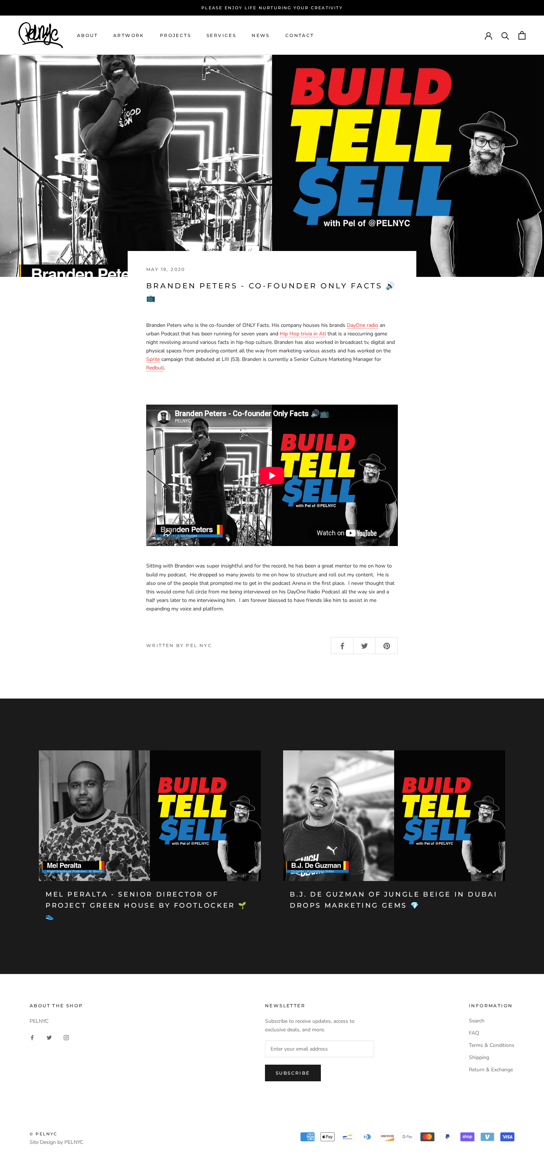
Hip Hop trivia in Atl (303, 333)
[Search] (505, 35)
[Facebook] (32, 1037)
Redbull (155, 367)
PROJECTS (175, 35)
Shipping (479, 1057)
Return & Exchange (491, 1069)
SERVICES (221, 35)
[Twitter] (49, 1037)
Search (476, 1020)
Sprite (153, 359)
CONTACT (299, 35)
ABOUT (87, 35)
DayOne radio (362, 325)
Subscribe (293, 1073)
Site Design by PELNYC (56, 1142)
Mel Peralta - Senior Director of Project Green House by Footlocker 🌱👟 (147, 905)
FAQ (474, 1033)
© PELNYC (44, 1133)
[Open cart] (521, 35)
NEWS (261, 35)
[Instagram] (66, 1037)
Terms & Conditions (491, 1045)
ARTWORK (128, 35)
